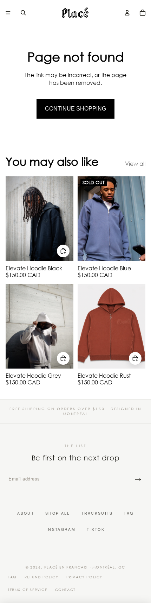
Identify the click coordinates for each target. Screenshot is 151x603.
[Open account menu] (127, 12)
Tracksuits (97, 513)
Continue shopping (75, 109)
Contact (65, 590)
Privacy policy (84, 577)
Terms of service (27, 590)
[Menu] (8, 13)
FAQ (129, 513)
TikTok (96, 529)
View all (135, 163)
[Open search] (23, 12)
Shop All (57, 513)
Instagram (61, 529)
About (25, 513)
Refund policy (42, 577)
